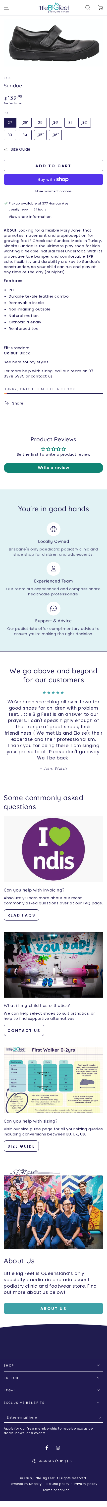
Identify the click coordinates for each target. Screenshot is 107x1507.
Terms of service (56, 1490)
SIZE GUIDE (21, 1146)
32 (84, 122)
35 (40, 135)
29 (40, 122)
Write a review (53, 468)
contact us (42, 376)
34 (25, 135)
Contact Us (24, 1030)
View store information (30, 216)
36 (55, 135)
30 (55, 122)
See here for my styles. (27, 362)
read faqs (21, 915)
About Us (53, 1308)
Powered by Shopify (26, 1484)
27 (10, 122)
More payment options (53, 191)
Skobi (8, 78)
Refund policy (58, 1484)
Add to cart (53, 166)
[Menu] (6, 7)
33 (10, 135)
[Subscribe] (100, 1417)
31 (70, 122)
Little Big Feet (44, 1478)
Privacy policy (85, 1484)
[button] (87, 7)
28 (25, 122)
